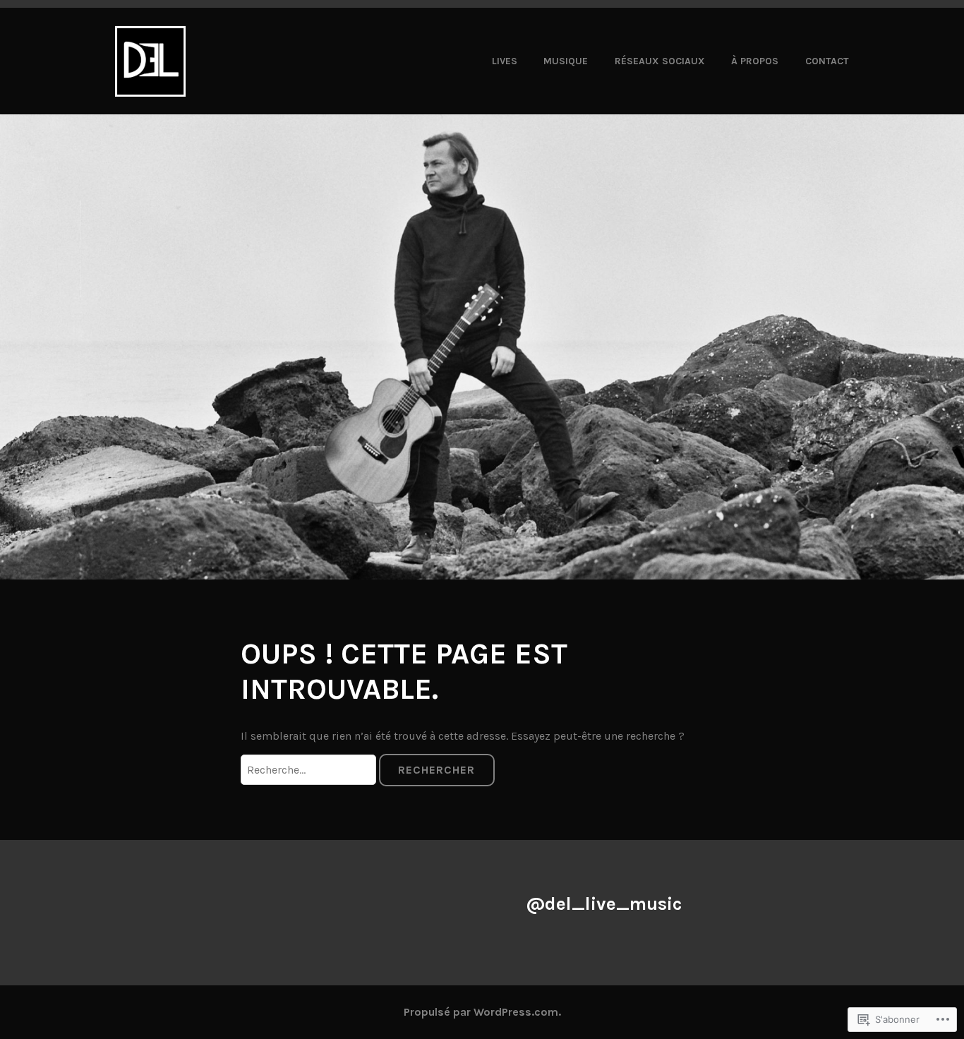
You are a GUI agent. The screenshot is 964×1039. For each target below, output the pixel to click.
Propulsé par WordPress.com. (482, 1012)
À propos (754, 61)
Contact (827, 61)
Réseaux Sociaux (660, 61)
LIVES (504, 61)
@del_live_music (604, 904)
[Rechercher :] (310, 769)
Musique (565, 61)
